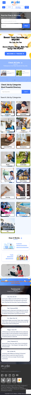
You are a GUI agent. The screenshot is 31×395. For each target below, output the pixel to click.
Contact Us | (13, 386)
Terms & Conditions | (20, 389)
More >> (18, 371)
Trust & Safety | (6, 387)
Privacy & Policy (6, 390)
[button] (15, 54)
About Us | (5, 386)
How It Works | (22, 386)
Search (26, 91)
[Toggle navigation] (4, 2)
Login (9, 7)
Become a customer (18, 7)
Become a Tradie (26, 7)
